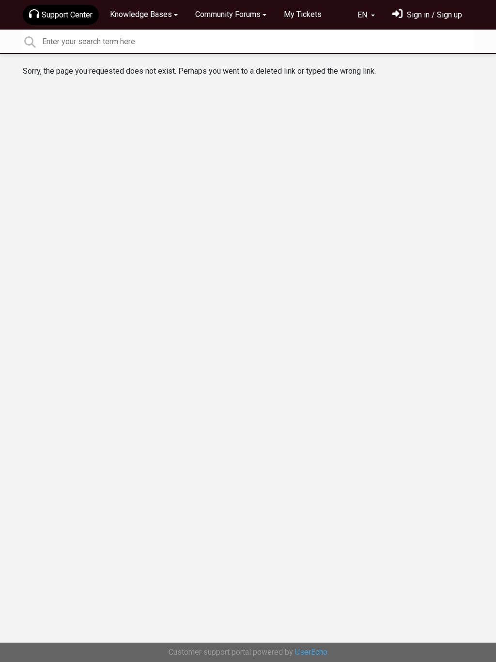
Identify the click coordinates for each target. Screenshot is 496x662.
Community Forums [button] (228, 14)
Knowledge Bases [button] (141, 14)
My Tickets (303, 14)
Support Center (67, 14)
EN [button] (363, 14)
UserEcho (311, 652)
